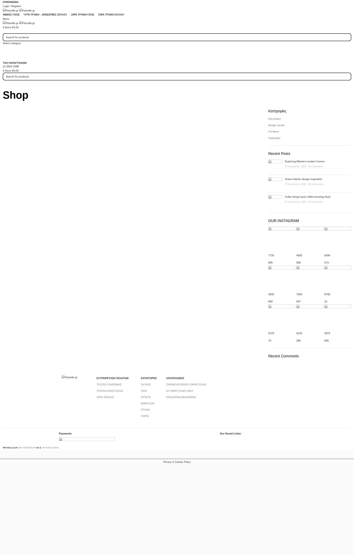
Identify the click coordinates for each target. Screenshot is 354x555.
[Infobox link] (177, 225)
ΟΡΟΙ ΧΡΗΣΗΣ (105, 397)
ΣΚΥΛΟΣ (146, 384)
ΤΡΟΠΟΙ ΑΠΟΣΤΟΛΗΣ (110, 390)
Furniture (273, 131)
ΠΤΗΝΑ (145, 409)
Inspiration (274, 137)
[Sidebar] (4, 454)
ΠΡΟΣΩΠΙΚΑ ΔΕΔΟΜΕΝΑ (181, 397)
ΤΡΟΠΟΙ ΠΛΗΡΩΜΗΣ (109, 384)
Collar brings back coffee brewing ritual (307, 196)
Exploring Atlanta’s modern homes (305, 161)
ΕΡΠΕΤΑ (146, 397)
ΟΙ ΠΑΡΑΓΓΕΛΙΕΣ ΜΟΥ (179, 390)
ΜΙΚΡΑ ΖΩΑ (147, 403)
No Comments (315, 166)
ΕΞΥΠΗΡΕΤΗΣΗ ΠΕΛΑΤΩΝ (113, 378)
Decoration (274, 118)
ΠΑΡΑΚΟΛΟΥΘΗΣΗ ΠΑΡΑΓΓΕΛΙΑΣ (186, 384)
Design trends (276, 125)
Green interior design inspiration (303, 179)
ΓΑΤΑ (144, 390)
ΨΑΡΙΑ (145, 415)
